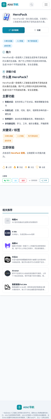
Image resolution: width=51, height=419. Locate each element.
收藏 (38, 30)
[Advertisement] (25, 197)
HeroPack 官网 (18, 153)
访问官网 (15, 30)
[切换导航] (46, 4)
